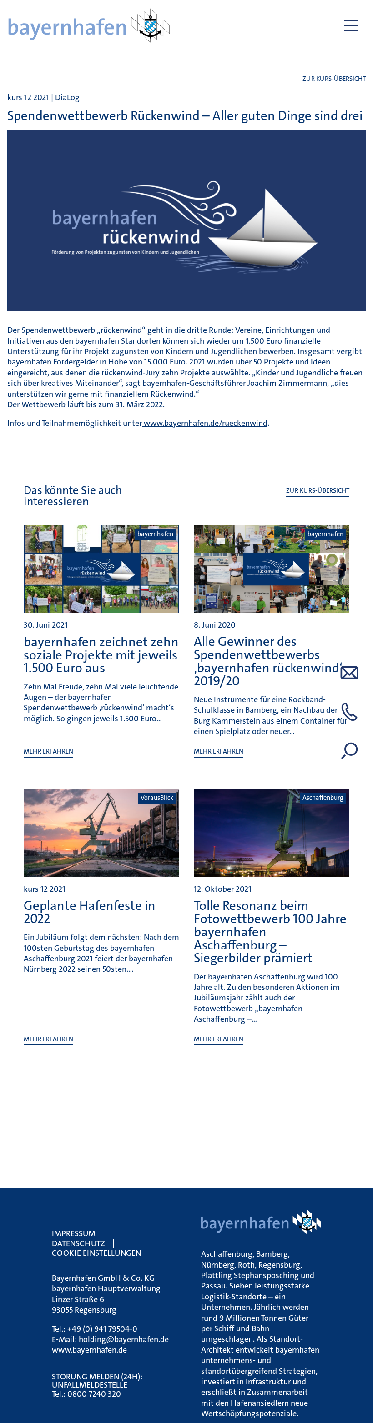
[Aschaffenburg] (271, 872)
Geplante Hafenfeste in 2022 (90, 912)
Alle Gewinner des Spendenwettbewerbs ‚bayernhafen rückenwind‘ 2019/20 (268, 661)
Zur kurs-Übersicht (334, 79)
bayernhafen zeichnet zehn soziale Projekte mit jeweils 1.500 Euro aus (101, 655)
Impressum (74, 1233)
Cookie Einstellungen (96, 1253)
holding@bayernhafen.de (124, 1339)
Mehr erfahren (48, 751)
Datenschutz (78, 1243)
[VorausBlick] (101, 872)
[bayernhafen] (101, 608)
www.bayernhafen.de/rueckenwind (204, 423)
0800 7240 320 (94, 1393)
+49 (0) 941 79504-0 (102, 1328)
